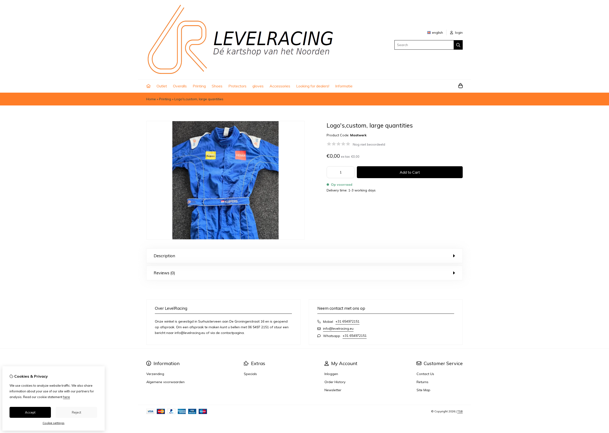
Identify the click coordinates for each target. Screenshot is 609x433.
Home (151, 99)
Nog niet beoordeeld (369, 144)
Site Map (423, 390)
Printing (199, 86)
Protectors (237, 86)
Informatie (344, 86)
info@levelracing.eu (338, 328)
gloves (258, 86)
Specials (250, 374)
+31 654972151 (347, 321)
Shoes (217, 86)
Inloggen (331, 374)
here (66, 397)
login (458, 32)
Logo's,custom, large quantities (198, 99)
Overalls (180, 86)
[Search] (458, 45)
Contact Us (425, 374)
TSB (460, 411)
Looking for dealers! (312, 86)
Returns (422, 382)
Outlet (162, 86)
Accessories (280, 86)
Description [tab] (164, 255)
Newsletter (332, 390)
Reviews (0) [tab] (164, 272)
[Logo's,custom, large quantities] (225, 238)
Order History (334, 382)
